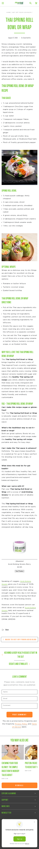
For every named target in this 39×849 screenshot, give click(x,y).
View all (19, 785)
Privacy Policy (21, 724)
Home (8, 12)
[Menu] (3, 3)
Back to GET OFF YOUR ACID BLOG (20, 639)
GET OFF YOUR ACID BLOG (21, 12)
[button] (30, 3)
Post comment (19, 715)
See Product (19, 571)
